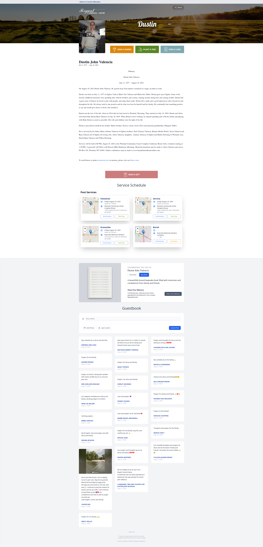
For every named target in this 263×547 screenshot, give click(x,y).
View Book (132, 275)
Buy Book (144, 275)
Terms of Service (137, 538)
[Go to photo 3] (95, 472)
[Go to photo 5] (97, 472)
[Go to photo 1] (92, 472)
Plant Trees (121, 216)
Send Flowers (174, 241)
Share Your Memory (173, 294)
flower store (134, 160)
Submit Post (175, 328)
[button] (90, 203)
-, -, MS (159, 237)
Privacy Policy (126, 538)
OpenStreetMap (133, 541)
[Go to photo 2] (94, 472)
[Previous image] (81, 461)
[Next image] (110, 461)
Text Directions (107, 216)
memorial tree (104, 160)
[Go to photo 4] (96, 472)
